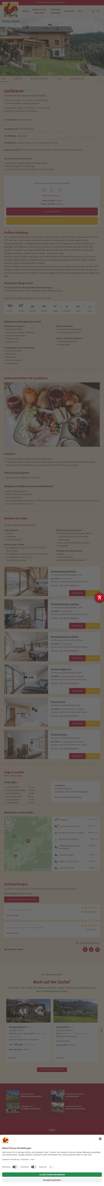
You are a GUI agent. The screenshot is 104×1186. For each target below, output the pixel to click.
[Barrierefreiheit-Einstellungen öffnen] (99, 597)
